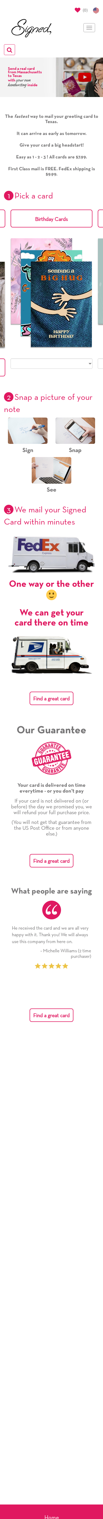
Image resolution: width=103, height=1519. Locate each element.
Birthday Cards (51, 219)
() (85, 10)
